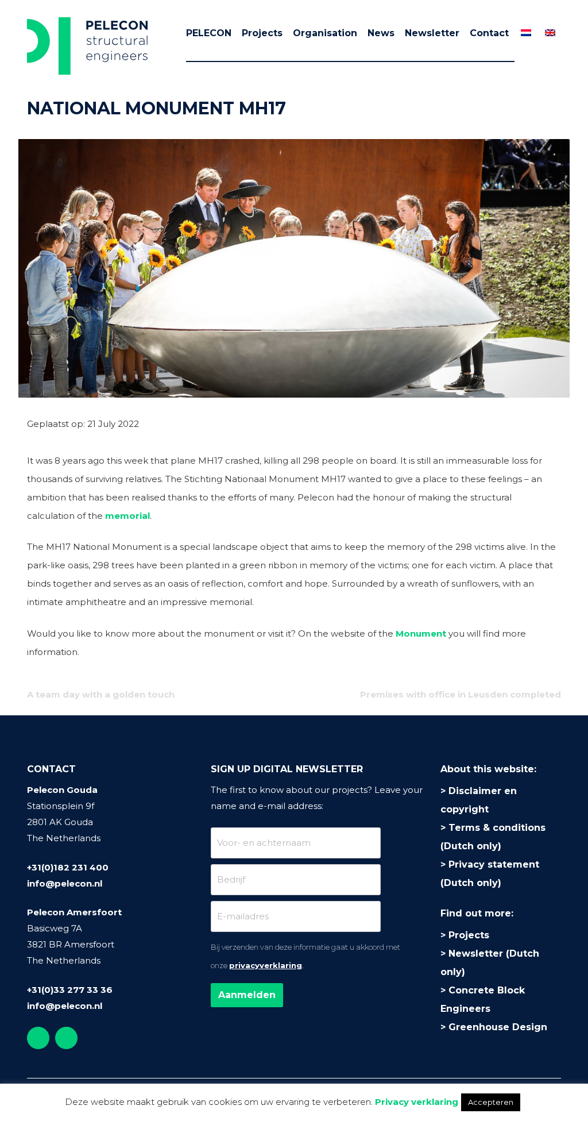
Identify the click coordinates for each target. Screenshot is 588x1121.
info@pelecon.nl (64, 883)
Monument (421, 633)
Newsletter (432, 33)
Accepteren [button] (490, 1102)
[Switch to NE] (526, 32)
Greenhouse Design (497, 1027)
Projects (262, 33)
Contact (489, 33)
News (381, 33)
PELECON (208, 33)
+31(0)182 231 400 (68, 867)
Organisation (325, 33)
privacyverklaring (265, 965)
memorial (127, 515)
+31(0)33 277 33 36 (70, 989)
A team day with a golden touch (101, 694)
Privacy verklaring (416, 1101)
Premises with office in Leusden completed (460, 694)
